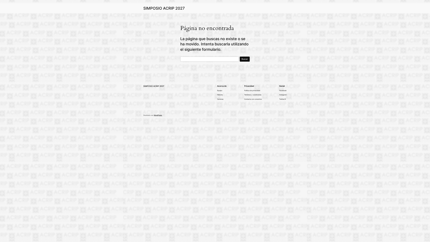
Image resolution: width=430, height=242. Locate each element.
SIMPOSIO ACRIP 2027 (164, 8)
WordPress (158, 115)
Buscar (245, 59)
